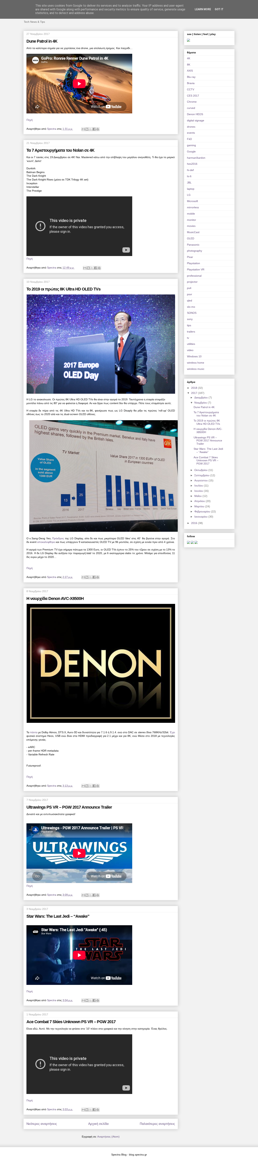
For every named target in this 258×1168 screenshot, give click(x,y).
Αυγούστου (201, 480)
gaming (191, 145)
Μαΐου (198, 495)
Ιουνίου (199, 490)
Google (191, 151)
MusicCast (193, 232)
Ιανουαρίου (201, 516)
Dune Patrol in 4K (41, 41)
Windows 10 (194, 356)
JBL (189, 182)
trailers (191, 331)
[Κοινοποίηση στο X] (90, 129)
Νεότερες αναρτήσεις (41, 1124)
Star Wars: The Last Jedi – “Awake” (57, 916)
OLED (190, 238)
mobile (191, 213)
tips (189, 325)
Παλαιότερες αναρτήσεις (157, 1124)
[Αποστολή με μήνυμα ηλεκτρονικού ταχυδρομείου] (83, 129)
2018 (194, 387)
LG (189, 194)
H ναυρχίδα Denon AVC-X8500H (55, 598)
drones (191, 126)
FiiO (189, 139)
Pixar (190, 256)
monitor (191, 219)
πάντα (33, 732)
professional (194, 275)
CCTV (190, 89)
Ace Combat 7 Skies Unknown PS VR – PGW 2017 (71, 1021)
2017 (194, 392)
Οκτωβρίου (201, 470)
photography (194, 250)
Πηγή (29, 119)
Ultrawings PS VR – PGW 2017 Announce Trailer (69, 807)
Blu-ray (191, 76)
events (191, 132)
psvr (189, 294)
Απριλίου (200, 501)
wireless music (195, 368)
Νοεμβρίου (201, 402)
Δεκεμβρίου (201, 397)
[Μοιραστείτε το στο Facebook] (94, 129)
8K (188, 64)
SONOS (191, 312)
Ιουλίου (199, 485)
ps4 (189, 288)
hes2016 (192, 163)
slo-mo (191, 306)
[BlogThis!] (87, 129)
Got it (219, 9)
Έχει (172, 732)
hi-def (190, 170)
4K (188, 58)
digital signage (195, 120)
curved (191, 107)
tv (188, 337)
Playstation (193, 263)
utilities (191, 343)
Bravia (191, 83)
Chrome (192, 101)
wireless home (195, 362)
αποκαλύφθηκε (46, 541)
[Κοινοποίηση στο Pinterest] (98, 129)
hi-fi (189, 176)
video (190, 350)
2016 (194, 523)
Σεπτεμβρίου (202, 475)
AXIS (190, 70)
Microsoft (192, 201)
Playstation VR (195, 269)
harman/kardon (196, 157)
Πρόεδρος (58, 538)
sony (190, 319)
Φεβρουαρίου (202, 511)
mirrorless (193, 207)
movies (191, 225)
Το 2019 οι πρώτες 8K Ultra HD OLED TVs (63, 289)
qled (189, 300)
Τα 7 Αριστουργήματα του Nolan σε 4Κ (60, 150)
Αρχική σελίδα (98, 1124)
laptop (190, 188)
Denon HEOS (195, 114)
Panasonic (193, 244)
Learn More (203, 9)
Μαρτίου (199, 506)
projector (192, 281)
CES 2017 (193, 95)
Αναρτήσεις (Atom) (108, 1136)
